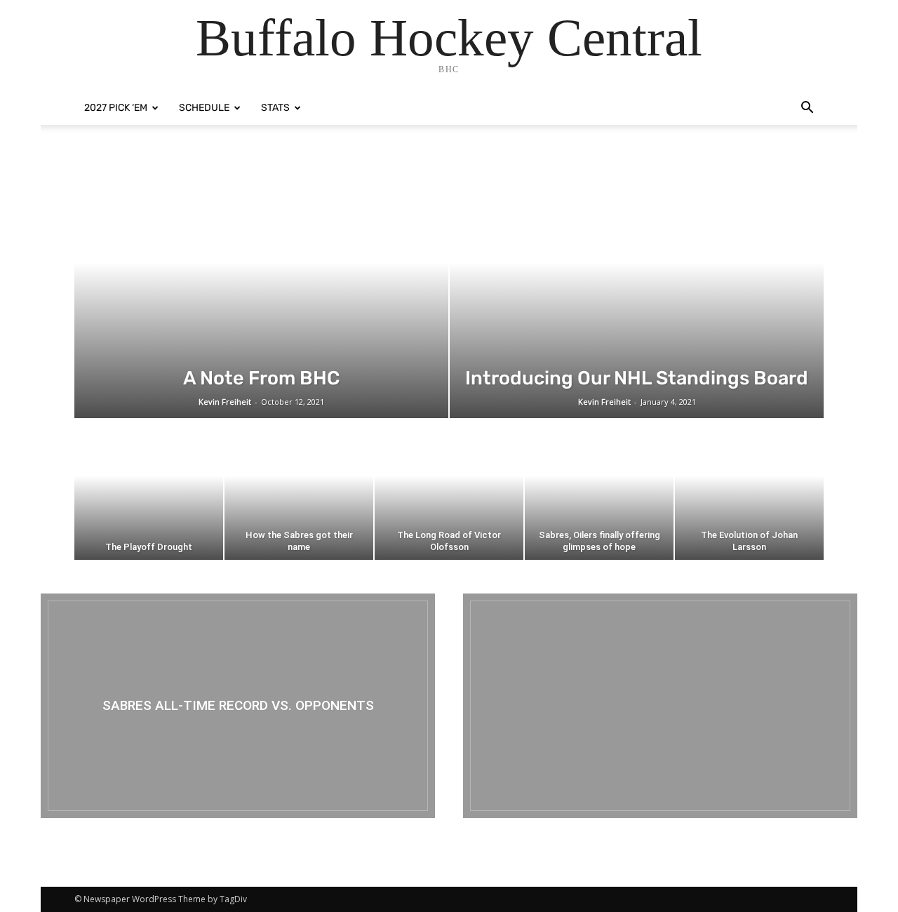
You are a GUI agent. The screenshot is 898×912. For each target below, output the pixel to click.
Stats (275, 108)
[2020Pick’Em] (660, 706)
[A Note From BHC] (261, 288)
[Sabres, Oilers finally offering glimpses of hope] (599, 490)
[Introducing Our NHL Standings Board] (637, 288)
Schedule (204, 108)
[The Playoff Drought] (148, 490)
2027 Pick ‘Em (115, 108)
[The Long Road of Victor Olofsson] (449, 490)
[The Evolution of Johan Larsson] (749, 490)
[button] (807, 109)
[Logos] (238, 706)
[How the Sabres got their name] (298, 490)
